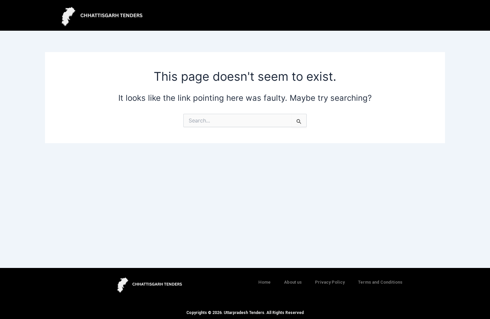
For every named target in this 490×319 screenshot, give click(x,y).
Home (264, 282)
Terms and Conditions (380, 282)
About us (293, 282)
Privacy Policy (330, 282)
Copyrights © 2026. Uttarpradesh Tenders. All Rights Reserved (245, 312)
